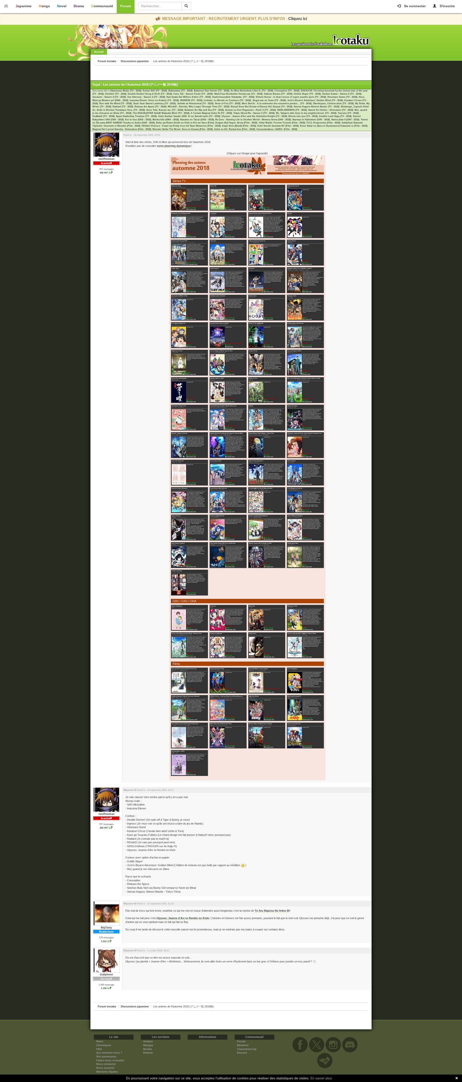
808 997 (104, 173)
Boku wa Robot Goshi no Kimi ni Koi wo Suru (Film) (185, 123)
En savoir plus (321, 1078)
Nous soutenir (105, 1067)
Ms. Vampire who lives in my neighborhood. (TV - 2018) (306, 113)
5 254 (104, 988)
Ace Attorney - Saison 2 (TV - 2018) (146, 97)
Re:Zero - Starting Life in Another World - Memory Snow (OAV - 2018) (253, 119)
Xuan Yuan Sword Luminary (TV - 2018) (154, 103)
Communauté (102, 6)
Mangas (148, 1045)
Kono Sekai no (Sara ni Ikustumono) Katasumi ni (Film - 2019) (333, 126)
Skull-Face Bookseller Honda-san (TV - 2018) (238, 94)
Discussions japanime (135, 61)
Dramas (148, 1052)
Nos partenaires (106, 1056)
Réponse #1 (129, 790)
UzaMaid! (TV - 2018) (103, 116)
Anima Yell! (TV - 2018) (155, 91)
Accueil (98, 51)
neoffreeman (106, 158)
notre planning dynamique (174, 145)
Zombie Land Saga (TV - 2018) (335, 116)
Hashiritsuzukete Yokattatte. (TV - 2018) (233, 97)
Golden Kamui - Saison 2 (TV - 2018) (341, 94)
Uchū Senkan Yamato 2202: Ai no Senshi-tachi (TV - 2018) (189, 116)
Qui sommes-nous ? (109, 1052)
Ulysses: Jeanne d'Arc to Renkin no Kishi (183, 918)
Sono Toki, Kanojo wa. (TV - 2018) (164, 110)
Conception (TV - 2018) (287, 91)
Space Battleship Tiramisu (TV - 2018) (136, 116)
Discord (242, 1052)
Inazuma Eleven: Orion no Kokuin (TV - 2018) (154, 100)
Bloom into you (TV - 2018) (303, 116)
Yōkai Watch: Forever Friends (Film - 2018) (282, 123)
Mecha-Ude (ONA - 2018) (166, 119)
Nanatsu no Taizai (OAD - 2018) (197, 119)
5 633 (104, 941)
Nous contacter (106, 1064)
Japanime (24, 6)
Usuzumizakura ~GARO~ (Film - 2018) (277, 129)
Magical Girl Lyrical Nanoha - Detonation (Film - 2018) (121, 129)
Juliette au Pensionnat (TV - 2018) (195, 103)
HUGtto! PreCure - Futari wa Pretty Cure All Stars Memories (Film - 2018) (181, 126)
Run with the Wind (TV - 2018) (115, 103)
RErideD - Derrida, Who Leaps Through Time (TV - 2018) (198, 106)
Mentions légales (107, 1071)
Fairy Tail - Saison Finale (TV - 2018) (193, 94)
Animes (148, 1041)
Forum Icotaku (107, 61)
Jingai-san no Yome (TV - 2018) (269, 100)
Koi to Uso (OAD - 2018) (138, 119)
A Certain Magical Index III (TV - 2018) (211, 113)
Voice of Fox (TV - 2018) (227, 103)
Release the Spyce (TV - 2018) (150, 106)
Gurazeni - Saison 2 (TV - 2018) (109, 97)
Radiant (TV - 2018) (123, 106)
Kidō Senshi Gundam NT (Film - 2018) (278, 126)
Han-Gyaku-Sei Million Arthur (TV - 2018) (189, 97)
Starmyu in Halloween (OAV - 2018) (311, 119)
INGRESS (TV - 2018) (191, 100)
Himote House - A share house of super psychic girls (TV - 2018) (291, 97)
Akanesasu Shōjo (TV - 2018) (125, 91)
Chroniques (103, 1045)
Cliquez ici (297, 19)
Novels (147, 1049)
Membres (243, 1045)
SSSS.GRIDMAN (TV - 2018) (292, 110)
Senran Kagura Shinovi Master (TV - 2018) (316, 106)
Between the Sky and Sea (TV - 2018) (204, 110)
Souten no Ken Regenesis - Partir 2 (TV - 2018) (250, 110)
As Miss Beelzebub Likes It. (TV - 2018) (252, 91)
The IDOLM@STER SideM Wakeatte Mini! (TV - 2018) (161, 113)
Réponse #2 (129, 903)
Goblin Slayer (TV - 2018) (307, 94)
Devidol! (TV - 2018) (115, 94)
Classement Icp (247, 1049)
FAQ (99, 1049)
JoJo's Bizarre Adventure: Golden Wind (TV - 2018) (315, 100)
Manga (44, 6)
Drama (79, 6)
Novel (61, 6)
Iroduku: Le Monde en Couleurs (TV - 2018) (227, 100)
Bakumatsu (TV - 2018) (180, 91)
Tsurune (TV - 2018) (348, 113)
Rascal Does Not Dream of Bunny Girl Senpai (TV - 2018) (261, 106)
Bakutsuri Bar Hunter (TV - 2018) (211, 91)
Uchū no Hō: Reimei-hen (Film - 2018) (234, 129)
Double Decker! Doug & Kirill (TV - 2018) (150, 94)
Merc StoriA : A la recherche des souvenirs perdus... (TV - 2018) (277, 103)
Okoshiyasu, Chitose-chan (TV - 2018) (333, 103)
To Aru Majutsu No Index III (272, 910)
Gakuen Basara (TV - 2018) (278, 94)
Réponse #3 (129, 950)
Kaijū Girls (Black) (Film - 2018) (239, 126)
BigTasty (106, 927)
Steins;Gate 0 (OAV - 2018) (345, 119)
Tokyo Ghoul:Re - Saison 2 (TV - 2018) (254, 113)
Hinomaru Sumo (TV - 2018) (342, 97)
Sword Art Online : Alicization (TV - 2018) (330, 110)
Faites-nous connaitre (110, 1060)
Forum (125, 6)
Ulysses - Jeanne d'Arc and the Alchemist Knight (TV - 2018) (254, 116)
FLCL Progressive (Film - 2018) (323, 123)
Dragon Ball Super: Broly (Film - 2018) (236, 123)
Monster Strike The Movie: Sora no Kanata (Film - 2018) (183, 129)
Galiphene (106, 974)
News (99, 1041)
